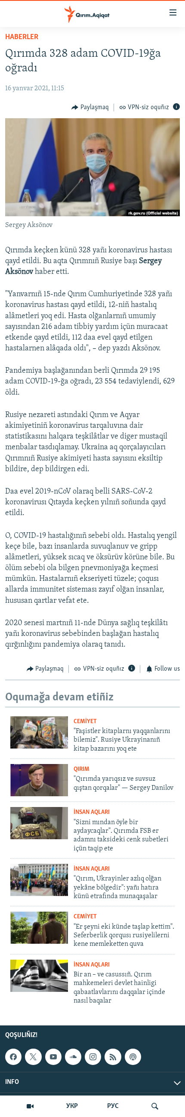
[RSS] (113, 1057)
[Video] (30, 1106)
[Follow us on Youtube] (53, 1057)
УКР (72, 1106)
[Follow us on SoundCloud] (73, 1057)
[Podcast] (133, 1057)
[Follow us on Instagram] (93, 1057)
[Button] (90, 107)
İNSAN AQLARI (92, 812)
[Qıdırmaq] (155, 1106)
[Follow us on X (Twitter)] (33, 1057)
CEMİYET (85, 721)
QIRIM (81, 769)
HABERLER (21, 37)
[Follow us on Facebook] (13, 1057)
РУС (113, 1106)
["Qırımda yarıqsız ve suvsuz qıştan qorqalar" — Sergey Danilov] (39, 780)
